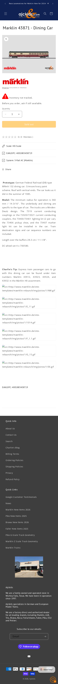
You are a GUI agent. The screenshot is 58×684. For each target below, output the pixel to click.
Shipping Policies (14, 466)
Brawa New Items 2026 (17, 522)
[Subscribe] (45, 636)
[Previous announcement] (5, 4)
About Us (10, 428)
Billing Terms (12, 454)
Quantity (6, 108)
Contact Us (11, 434)
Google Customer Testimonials (21, 497)
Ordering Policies (14, 460)
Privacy (9, 473)
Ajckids (32, 679)
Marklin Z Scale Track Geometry (22, 541)
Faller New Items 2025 (17, 528)
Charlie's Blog (13, 447)
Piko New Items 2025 (16, 516)
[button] (6, 14)
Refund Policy (13, 479)
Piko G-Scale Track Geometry (20, 535)
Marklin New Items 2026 (18, 509)
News (8, 503)
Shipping (5, 88)
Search (9, 441)
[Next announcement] (53, 4)
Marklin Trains (13, 547)
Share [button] (8, 169)
